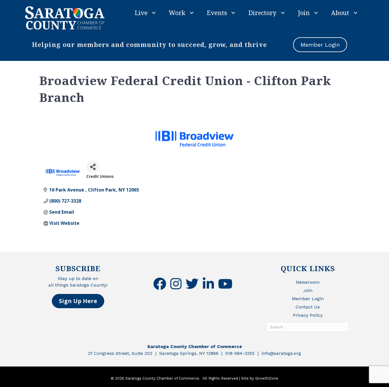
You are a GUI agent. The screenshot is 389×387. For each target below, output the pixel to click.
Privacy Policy (308, 315)
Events (217, 12)
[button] (78, 301)
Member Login (308, 298)
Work (177, 12)
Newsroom (308, 282)
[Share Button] (92, 166)
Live (141, 12)
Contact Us (308, 307)
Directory (262, 12)
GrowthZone (266, 378)
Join (304, 12)
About (340, 12)
